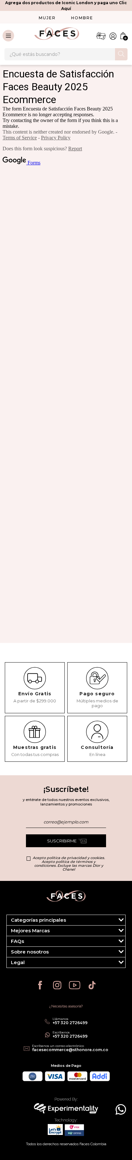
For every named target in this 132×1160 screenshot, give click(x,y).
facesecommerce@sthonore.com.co (70, 1049)
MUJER (47, 17)
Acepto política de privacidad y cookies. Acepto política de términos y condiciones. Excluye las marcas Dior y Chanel (69, 863)
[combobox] (66, 54)
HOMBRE (82, 17)
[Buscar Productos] (121, 53)
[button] (66, 920)
